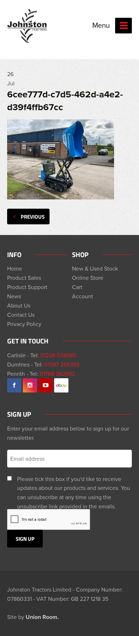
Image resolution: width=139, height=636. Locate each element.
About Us (18, 305)
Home (14, 268)
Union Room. (42, 617)
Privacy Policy (24, 324)
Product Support (27, 287)
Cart (77, 287)
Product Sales (24, 278)
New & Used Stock (95, 268)
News (14, 296)
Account (82, 296)
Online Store (87, 278)
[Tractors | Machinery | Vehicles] (27, 26)
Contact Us (21, 315)
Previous (33, 216)
